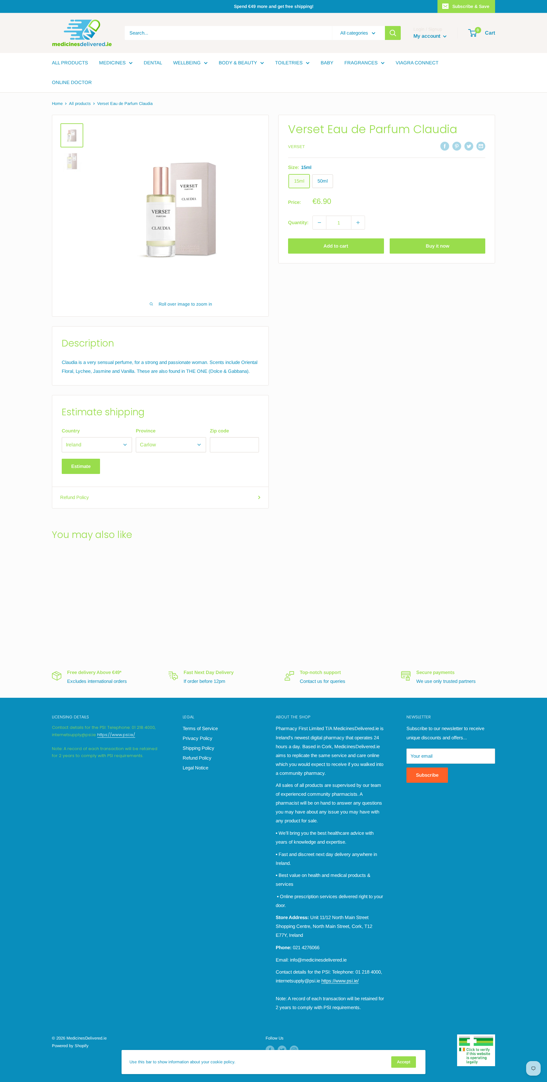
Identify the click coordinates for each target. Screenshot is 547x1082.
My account (427, 36)
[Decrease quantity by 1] (319, 222)
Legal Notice (195, 767)
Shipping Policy (198, 748)
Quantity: (298, 222)
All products (80, 103)
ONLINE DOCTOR (72, 82)
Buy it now (437, 246)
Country (71, 430)
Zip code (219, 430)
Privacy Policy (197, 738)
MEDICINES (112, 62)
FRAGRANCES (361, 62)
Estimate (81, 466)
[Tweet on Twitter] (468, 146)
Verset (296, 146)
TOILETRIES (289, 62)
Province (145, 430)
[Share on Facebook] (444, 146)
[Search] (393, 33)
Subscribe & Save (470, 6)
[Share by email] (480, 146)
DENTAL (153, 62)
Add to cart (336, 246)
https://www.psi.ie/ (116, 735)
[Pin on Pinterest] (456, 146)
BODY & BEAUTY (238, 62)
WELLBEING (187, 62)
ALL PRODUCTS (70, 62)
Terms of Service (200, 728)
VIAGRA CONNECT (417, 62)
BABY (327, 62)
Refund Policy (74, 497)
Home (57, 103)
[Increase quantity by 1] (358, 222)
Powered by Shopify (70, 1045)
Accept (403, 1061)
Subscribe (427, 775)
